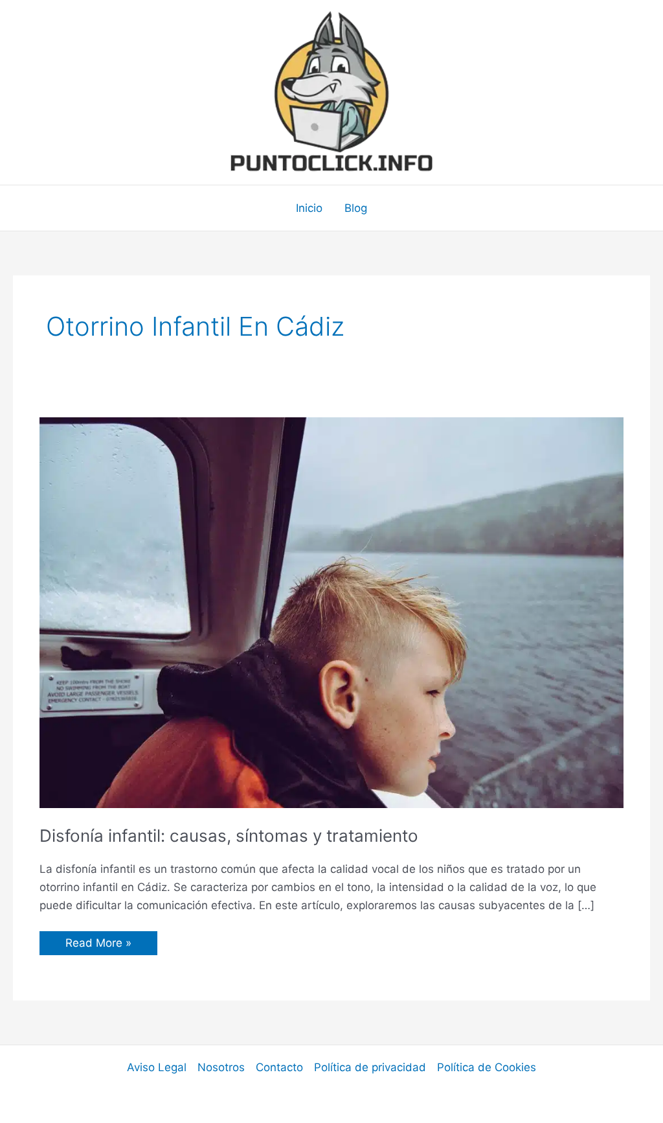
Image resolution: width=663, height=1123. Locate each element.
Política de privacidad (370, 1067)
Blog (355, 208)
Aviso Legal (156, 1067)
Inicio (309, 208)
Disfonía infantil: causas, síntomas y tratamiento (228, 836)
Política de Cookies (486, 1067)
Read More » (98, 945)
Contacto (279, 1067)
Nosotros (221, 1067)
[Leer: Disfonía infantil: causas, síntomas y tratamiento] (331, 611)
